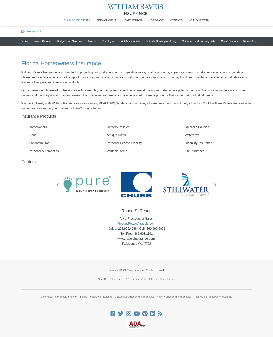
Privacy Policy (139, 279)
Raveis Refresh (42, 41)
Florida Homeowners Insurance (96, 297)
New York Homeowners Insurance (174, 297)
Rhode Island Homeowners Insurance (213, 297)
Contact (176, 20)
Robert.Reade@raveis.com (136, 223)
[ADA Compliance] (136, 328)
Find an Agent (106, 20)
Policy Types (116, 279)
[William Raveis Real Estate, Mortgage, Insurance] (137, 9)
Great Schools (229, 41)
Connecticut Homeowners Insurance (59, 297)
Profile (24, 41)
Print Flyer (108, 41)
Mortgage (156, 20)
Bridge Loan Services (69, 41)
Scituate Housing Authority (161, 41)
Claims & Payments (77, 20)
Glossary (170, 279)
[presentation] (58, 184)
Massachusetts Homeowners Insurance (134, 297)
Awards (92, 41)
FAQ (127, 279)
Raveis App (249, 41)
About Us (102, 279)
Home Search (132, 20)
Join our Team (199, 20)
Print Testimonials (130, 41)
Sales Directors (156, 279)
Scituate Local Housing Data (198, 41)
